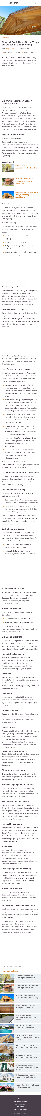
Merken (18, 52)
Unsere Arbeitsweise (20, 1101)
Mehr (32, 52)
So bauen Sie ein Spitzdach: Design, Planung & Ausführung (26, 194)
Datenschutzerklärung (20, 1109)
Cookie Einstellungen (20, 1104)
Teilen (25, 52)
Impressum (20, 1106)
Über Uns (20, 1099)
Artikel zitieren (8, 52)
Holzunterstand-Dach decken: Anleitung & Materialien (24, 181)
